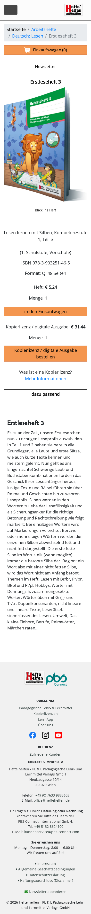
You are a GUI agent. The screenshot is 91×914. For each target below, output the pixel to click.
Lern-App (45, 719)
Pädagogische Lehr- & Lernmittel (45, 708)
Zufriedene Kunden (45, 754)
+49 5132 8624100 (48, 826)
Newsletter (45, 66)
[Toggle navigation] (10, 10)
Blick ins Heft (45, 210)
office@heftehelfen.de (52, 800)
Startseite (16, 29)
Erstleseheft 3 (45, 81)
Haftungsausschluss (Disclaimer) (46, 880)
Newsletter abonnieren (47, 891)
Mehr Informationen (45, 378)
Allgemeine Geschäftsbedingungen (46, 869)
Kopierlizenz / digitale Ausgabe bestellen (45, 353)
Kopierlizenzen (45, 713)
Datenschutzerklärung (46, 875)
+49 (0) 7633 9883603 (52, 795)
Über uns (45, 725)
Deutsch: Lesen (27, 36)
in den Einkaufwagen (45, 311)
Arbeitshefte (43, 29)
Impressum (46, 863)
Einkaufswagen (48, 50)
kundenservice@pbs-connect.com (51, 831)
